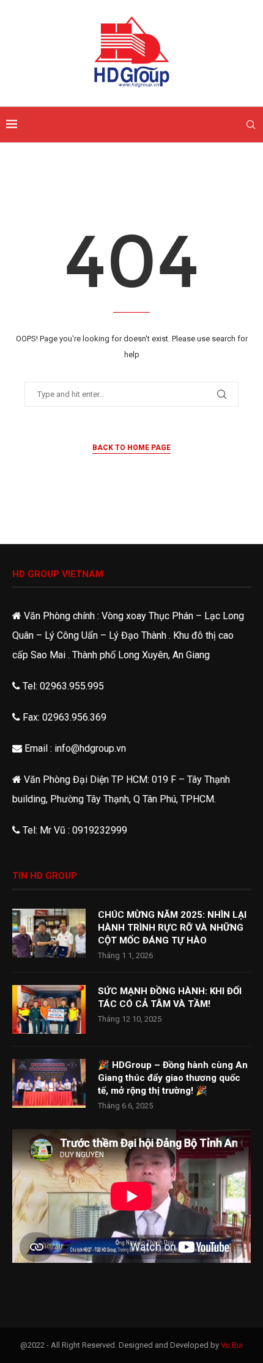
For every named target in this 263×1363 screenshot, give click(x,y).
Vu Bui (232, 1345)
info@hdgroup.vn (90, 748)
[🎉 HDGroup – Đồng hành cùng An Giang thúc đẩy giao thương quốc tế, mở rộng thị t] (49, 1083)
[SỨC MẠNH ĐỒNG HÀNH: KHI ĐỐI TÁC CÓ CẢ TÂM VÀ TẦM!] (49, 1009)
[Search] (251, 124)
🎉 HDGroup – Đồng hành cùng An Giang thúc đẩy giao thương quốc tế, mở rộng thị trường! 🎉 (173, 1078)
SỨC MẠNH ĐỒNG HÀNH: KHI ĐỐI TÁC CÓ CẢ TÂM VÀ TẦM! (170, 997)
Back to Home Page (131, 447)
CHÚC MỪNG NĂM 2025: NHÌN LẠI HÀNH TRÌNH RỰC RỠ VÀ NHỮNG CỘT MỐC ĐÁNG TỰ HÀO (172, 927)
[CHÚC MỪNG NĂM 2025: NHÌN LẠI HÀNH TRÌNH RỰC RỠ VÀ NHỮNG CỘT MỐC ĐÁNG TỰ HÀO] (49, 933)
